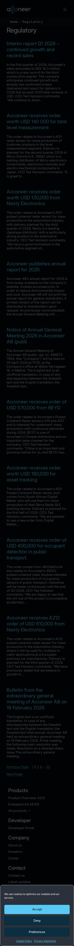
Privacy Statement (45, 941)
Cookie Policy (24, 941)
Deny (37, 920)
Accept (37, 909)
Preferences (37, 932)
